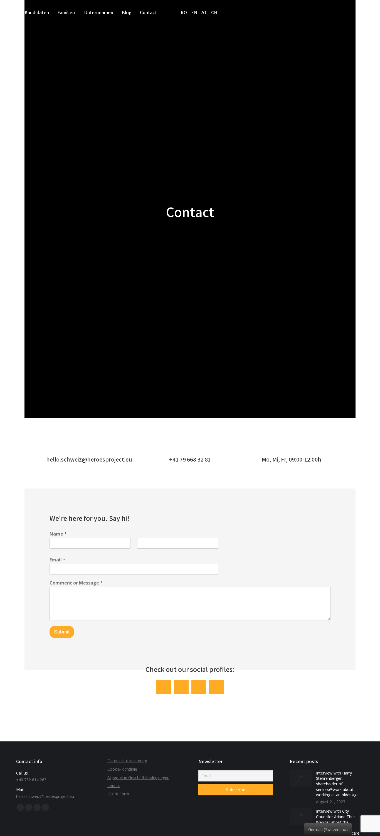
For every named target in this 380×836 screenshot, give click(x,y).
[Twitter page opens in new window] (28, 807)
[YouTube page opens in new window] (37, 807)
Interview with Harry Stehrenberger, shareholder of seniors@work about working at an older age (337, 783)
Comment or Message (76, 583)
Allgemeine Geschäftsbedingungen (138, 777)
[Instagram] (181, 687)
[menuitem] (36, 12)
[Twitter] (198, 687)
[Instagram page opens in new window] (45, 807)
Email (57, 560)
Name (58, 534)
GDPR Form (118, 793)
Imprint (113, 785)
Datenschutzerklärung (127, 760)
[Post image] (301, 778)
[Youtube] (216, 687)
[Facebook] (163, 687)
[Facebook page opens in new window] (20, 807)
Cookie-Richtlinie (122, 769)
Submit (62, 632)
